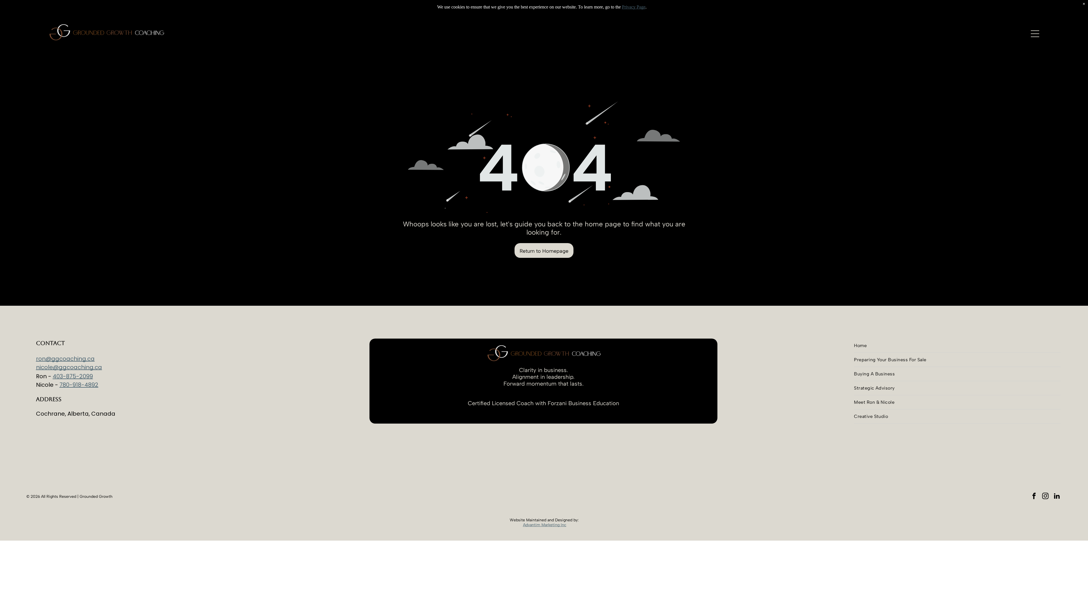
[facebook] (1034, 496)
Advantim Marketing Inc (544, 524)
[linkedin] (1057, 496)
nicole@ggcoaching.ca (69, 367)
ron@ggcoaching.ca (65, 359)
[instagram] (1045, 496)
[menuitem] (957, 346)
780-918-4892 (79, 385)
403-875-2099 (73, 376)
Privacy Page (633, 7)
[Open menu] (1035, 33)
